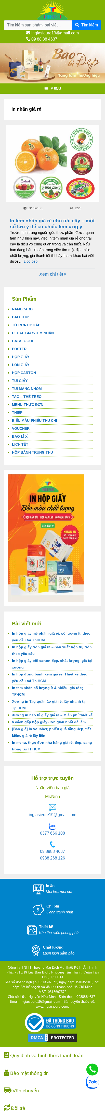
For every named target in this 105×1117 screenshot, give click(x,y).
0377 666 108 (52, 833)
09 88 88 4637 (43, 39)
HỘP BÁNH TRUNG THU (32, 452)
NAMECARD (22, 309)
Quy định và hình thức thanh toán (47, 1055)
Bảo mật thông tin (29, 1073)
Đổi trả (18, 1108)
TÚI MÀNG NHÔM (27, 389)
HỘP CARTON (24, 373)
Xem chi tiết (51, 274)
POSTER (19, 349)
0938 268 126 (52, 858)
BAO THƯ (20, 317)
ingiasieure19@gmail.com (54, 33)
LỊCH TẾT (20, 444)
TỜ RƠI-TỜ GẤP (26, 325)
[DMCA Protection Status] (52, 1037)
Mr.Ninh (52, 796)
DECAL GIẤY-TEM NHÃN (33, 333)
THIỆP (17, 412)
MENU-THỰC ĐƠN (27, 405)
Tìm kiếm (89, 25)
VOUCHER (21, 428)
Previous (6, 82)
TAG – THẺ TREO (27, 397)
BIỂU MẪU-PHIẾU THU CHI (34, 420)
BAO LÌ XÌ (20, 436)
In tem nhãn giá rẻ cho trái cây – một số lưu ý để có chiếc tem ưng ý (52, 223)
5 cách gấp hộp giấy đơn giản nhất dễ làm (49, 722)
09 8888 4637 (52, 851)
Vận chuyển (25, 1090)
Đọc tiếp (30, 261)
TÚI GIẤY (20, 381)
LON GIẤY (20, 365)
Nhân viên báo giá (52, 787)
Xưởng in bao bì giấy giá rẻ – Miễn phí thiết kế (52, 715)
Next (98, 82)
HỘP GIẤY (20, 357)
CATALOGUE (23, 341)
